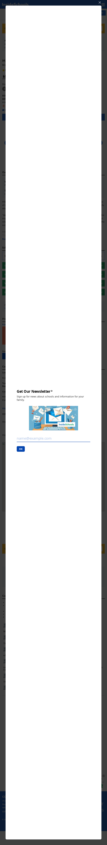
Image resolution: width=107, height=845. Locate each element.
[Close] (99, 2)
